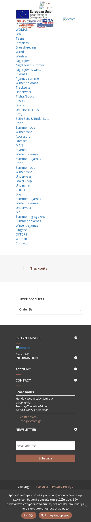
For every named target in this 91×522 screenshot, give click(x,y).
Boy (18, 194)
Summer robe (25, 127)
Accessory (23, 136)
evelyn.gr (42, 487)
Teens (20, 38)
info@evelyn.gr (30, 421)
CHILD (21, 190)
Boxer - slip (24, 181)
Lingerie (21, 230)
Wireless (22, 56)
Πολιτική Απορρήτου (55, 515)
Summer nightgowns (30, 216)
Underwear (23, 92)
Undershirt (23, 185)
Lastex (20, 101)
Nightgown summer (30, 65)
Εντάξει (28, 515)
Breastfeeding (26, 47)
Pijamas (21, 74)
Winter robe (24, 132)
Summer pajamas (28, 158)
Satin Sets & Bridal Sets (32, 118)
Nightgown (23, 61)
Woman (21, 239)
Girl (18, 212)
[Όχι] (85, 506)
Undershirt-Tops (27, 110)
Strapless (22, 43)
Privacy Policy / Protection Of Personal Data (49, 489)
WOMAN (22, 29)
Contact (21, 243)
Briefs (20, 105)
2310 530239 (29, 416)
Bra (18, 34)
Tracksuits (23, 87)
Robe (19, 123)
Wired (20, 52)
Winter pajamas (27, 83)
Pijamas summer (28, 78)
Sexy (19, 114)
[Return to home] (19, 268)
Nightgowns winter (29, 69)
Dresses (21, 141)
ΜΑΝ (20, 145)
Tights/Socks (25, 96)
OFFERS (22, 234)
